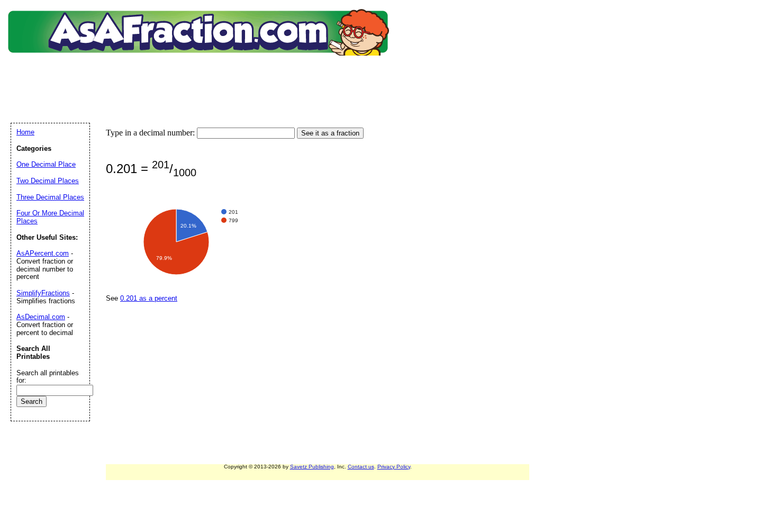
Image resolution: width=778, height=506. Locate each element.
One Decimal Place (46, 164)
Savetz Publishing (312, 466)
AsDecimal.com (40, 317)
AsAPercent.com (42, 253)
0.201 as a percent (148, 298)
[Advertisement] (200, 77)
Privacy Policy (393, 466)
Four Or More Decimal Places (50, 217)
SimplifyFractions (43, 293)
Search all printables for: (47, 377)
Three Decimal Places (50, 197)
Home (25, 132)
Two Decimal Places (47, 181)
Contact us (361, 466)
